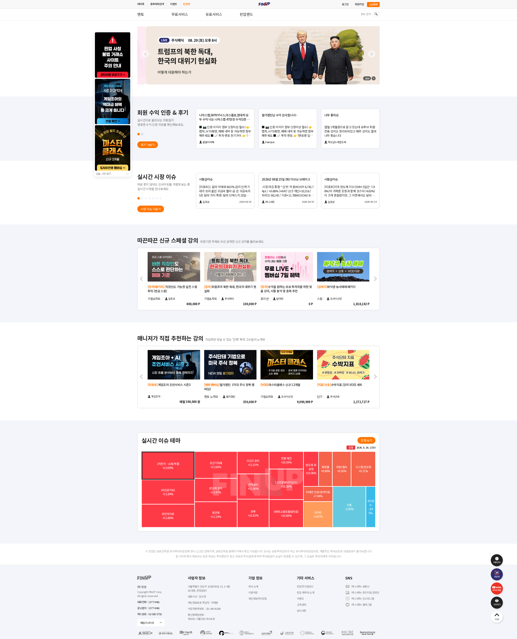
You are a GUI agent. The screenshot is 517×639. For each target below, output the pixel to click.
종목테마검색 (157, 4)
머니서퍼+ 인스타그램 (362, 598)
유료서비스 (214, 14)
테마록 (140, 4)
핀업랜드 (246, 14)
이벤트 (173, 4)
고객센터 (301, 604)
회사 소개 (253, 586)
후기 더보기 (148, 145)
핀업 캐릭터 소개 (305, 592)
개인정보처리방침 (257, 598)
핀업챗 (186, 4)
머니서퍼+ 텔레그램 (361, 604)
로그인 (345, 4)
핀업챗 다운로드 (305, 586)
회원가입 (359, 4)
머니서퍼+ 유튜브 (360, 586)
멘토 (140, 14)
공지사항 (301, 611)
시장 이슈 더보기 (151, 209)
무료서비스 (179, 14)
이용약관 (252, 592)
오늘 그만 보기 (103, 174)
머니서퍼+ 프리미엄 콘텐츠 (365, 592)
